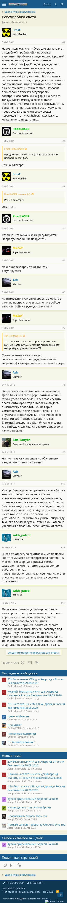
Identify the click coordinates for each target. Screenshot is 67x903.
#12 (63, 603)
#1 (63, 42)
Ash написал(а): (13, 335)
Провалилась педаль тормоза (27, 816)
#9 (63, 452)
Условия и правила (14, 888)
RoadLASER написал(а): (17, 194)
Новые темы (11, 755)
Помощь (48, 891)
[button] (4, 4)
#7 (63, 328)
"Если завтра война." (21, 742)
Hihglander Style (14, 883)
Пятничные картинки (21, 733)
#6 (63, 292)
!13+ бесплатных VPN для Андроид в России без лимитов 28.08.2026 (36, 705)
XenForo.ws (42, 898)
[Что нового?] (55, 4)
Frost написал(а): (14, 149)
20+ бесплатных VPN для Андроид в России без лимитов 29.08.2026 (35, 681)
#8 (63, 384)
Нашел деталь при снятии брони (29, 807)
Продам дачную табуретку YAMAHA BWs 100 (36, 824)
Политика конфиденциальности (21, 891)
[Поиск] (62, 4)
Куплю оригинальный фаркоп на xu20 (32, 799)
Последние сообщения (19, 673)
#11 (63, 547)
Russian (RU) (36, 883)
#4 (63, 228)
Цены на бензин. (18, 716)
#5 (63, 260)
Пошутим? (14, 725)
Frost (7, 22)
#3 (63, 186)
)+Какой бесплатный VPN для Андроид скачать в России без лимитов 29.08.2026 (34, 693)
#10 (63, 484)
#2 (63, 141)
